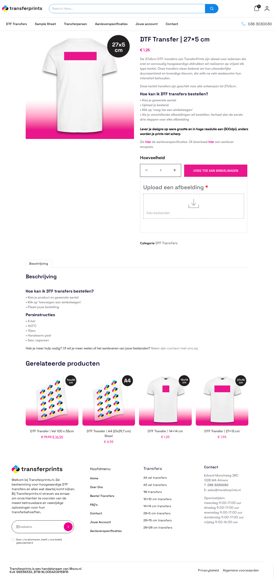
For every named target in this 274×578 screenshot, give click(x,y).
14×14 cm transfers (157, 506)
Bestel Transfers (102, 496)
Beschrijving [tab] (38, 263)
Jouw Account (100, 522)
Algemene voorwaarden (241, 570)
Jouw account (147, 24)
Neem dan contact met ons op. (175, 348)
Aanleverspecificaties (111, 24)
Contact (172, 24)
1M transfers (152, 492)
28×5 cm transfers (156, 513)
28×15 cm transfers (157, 520)
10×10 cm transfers (157, 499)
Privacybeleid (208, 570)
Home (94, 478)
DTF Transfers (16, 24)
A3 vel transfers (155, 485)
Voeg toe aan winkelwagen (215, 171)
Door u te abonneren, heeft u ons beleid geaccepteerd (39, 541)
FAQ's (94, 505)
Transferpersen (75, 24)
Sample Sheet (45, 24)
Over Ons (96, 487)
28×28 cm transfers (157, 527)
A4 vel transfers (155, 477)
